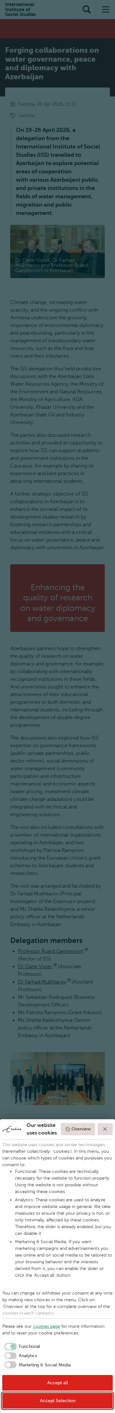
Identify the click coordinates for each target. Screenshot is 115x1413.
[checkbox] (21, 1346)
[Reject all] (105, 1129)
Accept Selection (57, 1400)
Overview (81, 1129)
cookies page (46, 1326)
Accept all (57, 1382)
